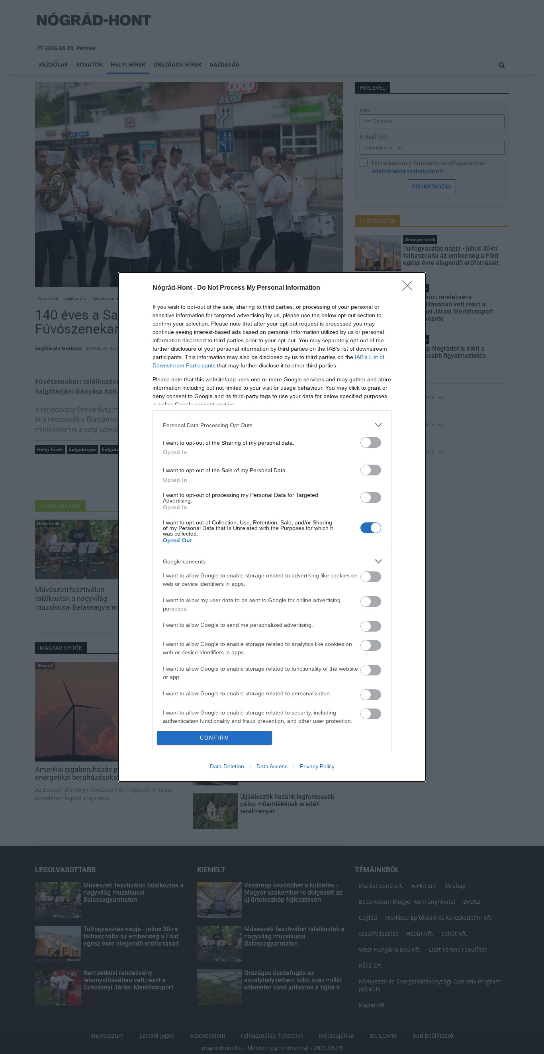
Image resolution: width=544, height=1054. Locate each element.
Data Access (272, 766)
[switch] (370, 442)
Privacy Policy (317, 766)
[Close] (409, 288)
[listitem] (272, 425)
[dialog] (272, 527)
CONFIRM (214, 738)
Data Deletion (227, 766)
